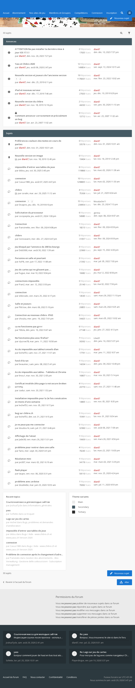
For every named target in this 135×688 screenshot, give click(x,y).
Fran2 (22, 284)
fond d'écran (21, 360)
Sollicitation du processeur (29, 212)
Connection (21, 224)
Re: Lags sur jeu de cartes (93, 652)
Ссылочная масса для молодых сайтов (28, 501)
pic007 (22, 462)
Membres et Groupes (60, 12)
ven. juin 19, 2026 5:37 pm (97, 660)
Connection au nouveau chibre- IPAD (34, 315)
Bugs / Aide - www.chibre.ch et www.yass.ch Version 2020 (53, 18)
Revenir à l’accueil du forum (18, 582)
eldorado (23, 295)
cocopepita (24, 216)
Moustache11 (100, 201)
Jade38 (22, 439)
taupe (22, 473)
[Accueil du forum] (5, 4)
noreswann (24, 238)
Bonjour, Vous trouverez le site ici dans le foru (103, 637)
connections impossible (27, 280)
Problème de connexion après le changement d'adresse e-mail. (34, 554)
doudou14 (24, 428)
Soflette (9, 660)
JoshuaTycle (11, 642)
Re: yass (84, 634)
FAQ (25, 677)
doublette (24, 484)
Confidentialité (56, 677)
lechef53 (23, 352)
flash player (21, 470)
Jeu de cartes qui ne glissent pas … (33, 269)
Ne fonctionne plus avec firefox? (32, 337)
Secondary (83, 506)
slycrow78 (24, 341)
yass (8, 510)
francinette (24, 227)
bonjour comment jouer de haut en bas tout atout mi (38, 655)
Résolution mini (23, 458)
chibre (18, 189)
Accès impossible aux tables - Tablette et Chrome (40, 372)
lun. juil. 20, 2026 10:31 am (26, 660)
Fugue (22, 273)
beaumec (23, 364)
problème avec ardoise (27, 481)
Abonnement (18, 12)
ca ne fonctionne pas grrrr (28, 326)
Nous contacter (38, 677)
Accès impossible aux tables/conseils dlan (36, 349)
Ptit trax (23, 307)
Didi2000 (23, 250)
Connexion (97, 12)
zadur (22, 390)
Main (80, 501)
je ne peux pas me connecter (30, 424)
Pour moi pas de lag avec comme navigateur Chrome (104, 655)
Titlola (22, 329)
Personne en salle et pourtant (30, 258)
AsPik (21, 261)
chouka (22, 318)
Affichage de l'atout (25, 435)
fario (21, 450)
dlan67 (22, 55)
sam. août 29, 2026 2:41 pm (31, 642)
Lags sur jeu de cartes (17, 518)
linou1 (22, 375)
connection (21, 292)
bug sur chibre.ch (24, 413)
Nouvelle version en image (29, 155)
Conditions (72, 677)
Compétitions (81, 12)
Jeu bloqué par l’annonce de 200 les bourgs (37, 246)
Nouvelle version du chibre (29, 101)
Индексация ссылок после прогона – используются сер (38, 637)
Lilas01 (97, 338)
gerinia (97, 212)
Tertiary (82, 511)
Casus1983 (24, 181)
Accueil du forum (11, 677)
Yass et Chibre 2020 (25, 63)
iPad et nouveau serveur (27, 90)
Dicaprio (23, 204)
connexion (20, 178)
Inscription (112, 12)
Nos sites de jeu (37, 12)
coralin (25, 193)
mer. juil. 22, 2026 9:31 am (91, 642)
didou (22, 170)
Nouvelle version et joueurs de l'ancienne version (41, 75)
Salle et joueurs (23, 303)
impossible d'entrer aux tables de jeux (35, 167)
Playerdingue (78, 660)
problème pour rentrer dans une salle (34, 447)
